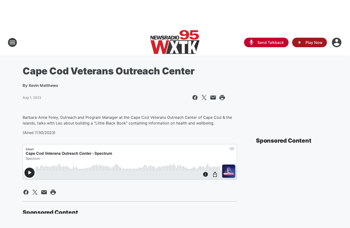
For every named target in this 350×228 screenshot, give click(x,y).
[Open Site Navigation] (12, 42)
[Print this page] (222, 97)
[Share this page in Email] (213, 97)
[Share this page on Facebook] (195, 97)
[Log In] (337, 42)
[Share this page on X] (204, 97)
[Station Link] (175, 42)
